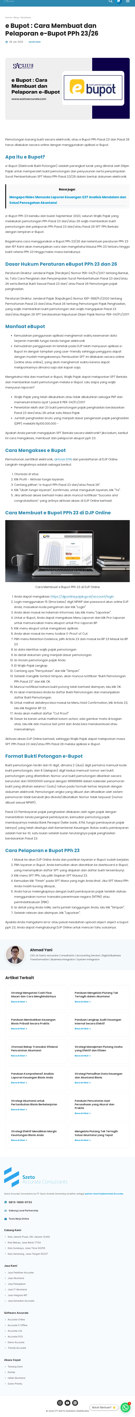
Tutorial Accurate (17, 1347)
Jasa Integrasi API (17, 1295)
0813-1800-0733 (20, 1202)
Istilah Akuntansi (16, 1377)
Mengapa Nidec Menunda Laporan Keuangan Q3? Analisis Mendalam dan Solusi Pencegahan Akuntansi (67, 200)
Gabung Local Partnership (23, 1210)
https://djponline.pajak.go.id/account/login (82, 596)
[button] (125, 1407)
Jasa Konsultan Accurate (21, 1300)
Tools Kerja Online (19, 1218)
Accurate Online (16, 1319)
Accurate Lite (15, 1330)
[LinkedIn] (75, 1403)
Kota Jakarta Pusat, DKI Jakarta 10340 (29, 1236)
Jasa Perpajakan (17, 1283)
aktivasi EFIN (63, 459)
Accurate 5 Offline (17, 1325)
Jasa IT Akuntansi (17, 1289)
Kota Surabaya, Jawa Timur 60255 (26, 1248)
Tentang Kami (15, 1366)
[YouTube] (67, 1403)
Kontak (11, 1372)
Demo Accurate (16, 1342)
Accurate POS (15, 1336)
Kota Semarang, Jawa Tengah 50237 (28, 1253)
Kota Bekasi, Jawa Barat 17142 (24, 1242)
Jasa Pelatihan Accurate (21, 1272)
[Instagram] (60, 1403)
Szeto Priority (15, 1383)
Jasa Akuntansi (16, 1278)
